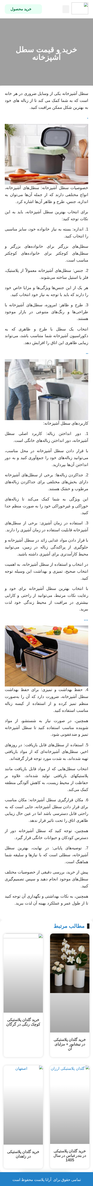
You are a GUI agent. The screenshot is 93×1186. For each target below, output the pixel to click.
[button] (65, 9)
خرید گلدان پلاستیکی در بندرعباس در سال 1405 (69, 1155)
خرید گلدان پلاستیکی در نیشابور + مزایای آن (70, 1044)
